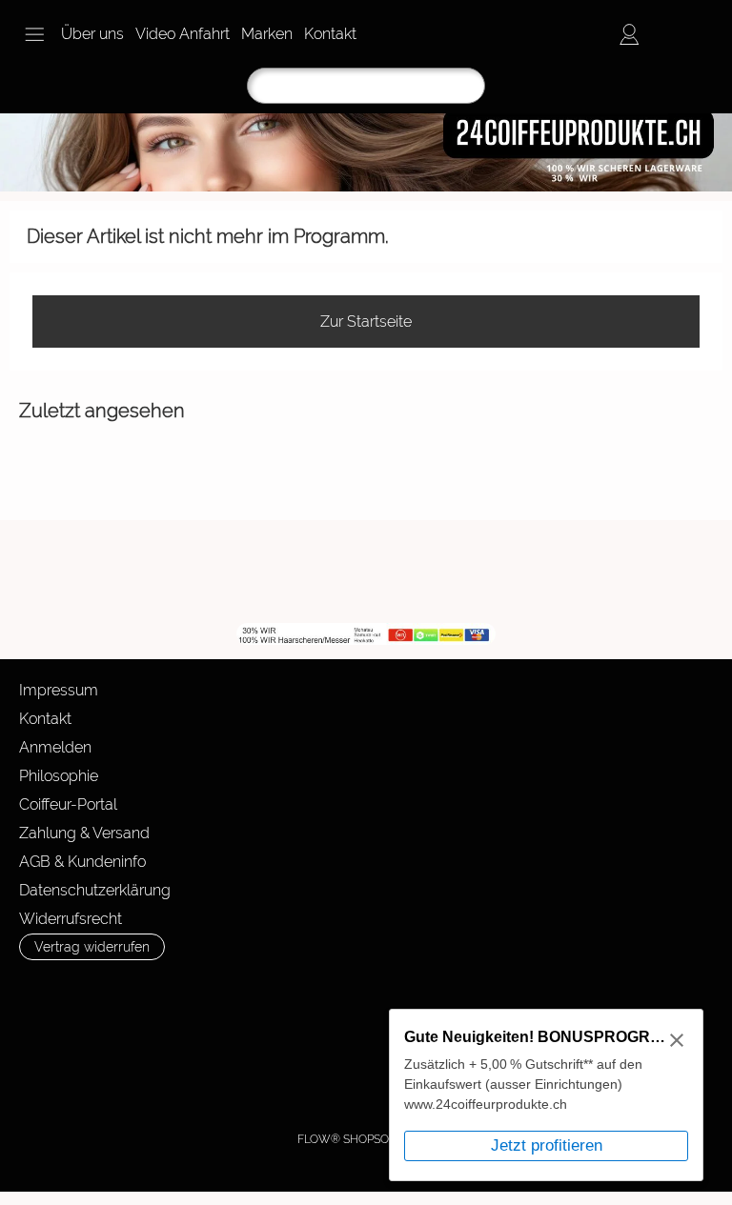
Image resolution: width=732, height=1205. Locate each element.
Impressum (58, 690)
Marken (267, 34)
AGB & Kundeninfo (82, 862)
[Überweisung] (290, 1046)
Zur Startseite (366, 321)
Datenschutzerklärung (95, 890)
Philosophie (58, 776)
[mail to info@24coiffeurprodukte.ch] (206, 571)
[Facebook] (257, 571)
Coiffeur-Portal (68, 804)
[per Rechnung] (364, 1046)
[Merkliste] (663, 34)
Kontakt (330, 34)
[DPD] (67, 1046)
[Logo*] (366, 121)
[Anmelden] (629, 34)
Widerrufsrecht (70, 919)
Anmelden (55, 747)
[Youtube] (309, 571)
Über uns (92, 34)
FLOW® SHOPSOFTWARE (366, 1139)
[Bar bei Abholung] (216, 1046)
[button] (34, 34)
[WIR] (360, 571)
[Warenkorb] (697, 34)
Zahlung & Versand (84, 833)
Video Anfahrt (182, 34)
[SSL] (141, 1046)
